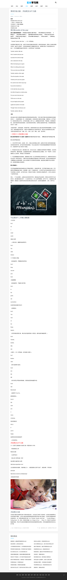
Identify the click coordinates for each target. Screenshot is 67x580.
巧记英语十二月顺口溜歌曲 (17, 24)
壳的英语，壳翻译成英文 (39, 554)
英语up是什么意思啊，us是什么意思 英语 (43, 559)
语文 (17, 6)
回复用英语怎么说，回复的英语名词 (42, 549)
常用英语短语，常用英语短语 (17, 562)
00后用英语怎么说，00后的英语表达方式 (43, 564)
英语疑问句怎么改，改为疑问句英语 (21, 527)
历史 (46, 6)
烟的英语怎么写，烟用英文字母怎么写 (48, 527)
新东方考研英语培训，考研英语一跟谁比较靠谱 (21, 559)
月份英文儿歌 (14, 28)
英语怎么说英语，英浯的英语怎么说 (42, 541)
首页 (12, 6)
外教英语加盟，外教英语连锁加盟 (18, 564)
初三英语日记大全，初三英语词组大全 (19, 551)
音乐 (46, 574)
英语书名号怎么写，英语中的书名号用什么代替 (21, 567)
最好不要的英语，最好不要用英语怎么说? (43, 546)
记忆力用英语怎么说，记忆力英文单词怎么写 (43, 543)
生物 (40, 574)
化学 (36, 6)
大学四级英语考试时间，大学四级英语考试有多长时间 (21, 547)
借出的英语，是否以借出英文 (17, 543)
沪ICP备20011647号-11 (41, 577)
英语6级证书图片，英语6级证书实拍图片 (43, 562)
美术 (49, 574)
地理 (41, 6)
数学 (22, 6)
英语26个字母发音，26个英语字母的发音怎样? (21, 556)
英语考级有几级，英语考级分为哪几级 (42, 556)
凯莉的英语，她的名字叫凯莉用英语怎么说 (43, 551)
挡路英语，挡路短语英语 (39, 567)
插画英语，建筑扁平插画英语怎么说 (18, 541)
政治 (43, 574)
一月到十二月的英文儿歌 (16, 22)
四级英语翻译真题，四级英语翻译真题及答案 (20, 554)
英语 (27, 6)
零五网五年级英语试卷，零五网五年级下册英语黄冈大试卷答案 (21, 549)
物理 (32, 6)
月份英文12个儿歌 (15, 26)
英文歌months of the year (16, 20)
